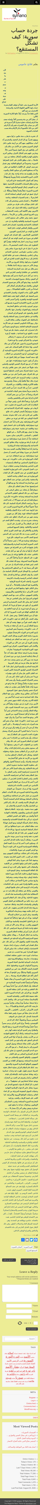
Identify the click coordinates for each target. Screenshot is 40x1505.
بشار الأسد (12, 1366)
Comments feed (30, 1406)
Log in (33, 1400)
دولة (18, 1374)
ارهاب (24, 1353)
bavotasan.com (31, 1503)
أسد (34, 1353)
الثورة (16, 1356)
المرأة (6, 1363)
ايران (22, 1367)
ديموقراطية (30, 1378)
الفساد (33, 1363)
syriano (19, 1501)
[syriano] (14, 13)
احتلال (27, 1353)
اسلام (10, 1353)
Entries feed (31, 1403)
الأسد (27, 1356)
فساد (15, 1381)
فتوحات (20, 1381)
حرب (22, 1370)
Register (32, 1398)
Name (35, 1306)
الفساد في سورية (16, 1363)
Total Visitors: (25, 1473)
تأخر (33, 1371)
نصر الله (21, 1383)
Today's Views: (27, 1462)
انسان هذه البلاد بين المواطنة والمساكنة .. (21, 1447)
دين (24, 1378)
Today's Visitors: (27, 1465)
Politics (35, 26)
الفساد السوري (25, 1363)
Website (35, 1317)
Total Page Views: (28, 1476)
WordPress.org (30, 1409)
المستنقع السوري (32, 1250)
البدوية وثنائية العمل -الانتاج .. (26, 1438)
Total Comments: (24, 1482)
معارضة (8, 1381)
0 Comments (33, 53)
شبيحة (9, 1378)
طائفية (31, 1381)
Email (35, 1311)
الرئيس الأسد (13, 1360)
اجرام (31, 1353)
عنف (23, 1381)
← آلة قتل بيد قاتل (9, 1260)
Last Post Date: (17, 1488)
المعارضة (30, 1366)
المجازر (10, 1363)
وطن (17, 1383)
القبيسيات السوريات (28, 1432)
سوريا (19, 1377)
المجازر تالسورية (17, 1247)
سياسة (13, 1378)
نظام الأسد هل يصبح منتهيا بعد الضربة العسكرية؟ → (30, 1261)
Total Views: (25, 1471)
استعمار (20, 1353)
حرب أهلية (14, 1370)
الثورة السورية (28, 1247)
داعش (22, 1374)
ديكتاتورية (11, 1374)
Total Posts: (26, 1479)
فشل (11, 1381)
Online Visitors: (29, 1459)
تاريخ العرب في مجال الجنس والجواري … (21, 1435)
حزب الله (29, 1374)
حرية (6, 1371)
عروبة (26, 1381)
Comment (33, 1283)
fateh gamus (11, 53)
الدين (21, 1361)
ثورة (28, 1370)
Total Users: (26, 1485)
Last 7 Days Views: (23, 1468)
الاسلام (21, 1357)
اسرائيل (16, 1353)
